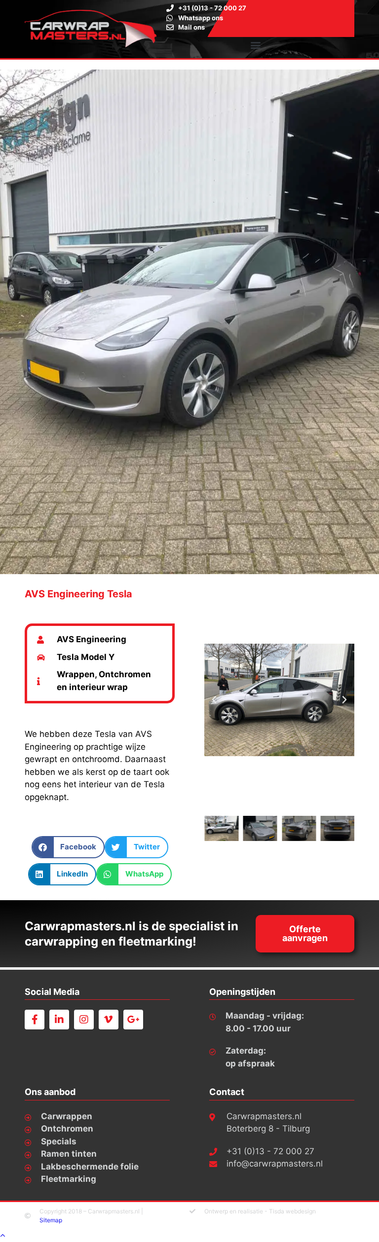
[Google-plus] (133, 1019)
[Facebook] (34, 1019)
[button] (255, 45)
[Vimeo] (108, 1019)
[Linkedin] (59, 1019)
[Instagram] (84, 1019)
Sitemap (50, 1220)
